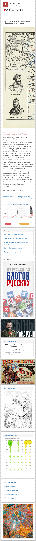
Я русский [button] (8, 224)
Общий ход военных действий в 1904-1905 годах (16, 196)
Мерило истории (9, 486)
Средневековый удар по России (14, 252)
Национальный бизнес (11, 435)
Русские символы (9, 388)
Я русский (15, 3)
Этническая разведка (11, 490)
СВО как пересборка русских (13, 234)
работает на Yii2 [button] (23, 224)
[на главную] (13, 10)
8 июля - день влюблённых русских (15, 238)
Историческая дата (10, 341)
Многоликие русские (10, 498)
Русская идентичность (11, 494)
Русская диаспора (10, 482)
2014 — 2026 (15, 224)
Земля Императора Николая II (13, 248)
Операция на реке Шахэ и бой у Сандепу (22, 198)
